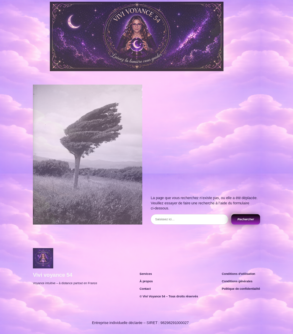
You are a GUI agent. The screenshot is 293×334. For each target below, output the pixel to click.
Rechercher (245, 219)
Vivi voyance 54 (52, 275)
